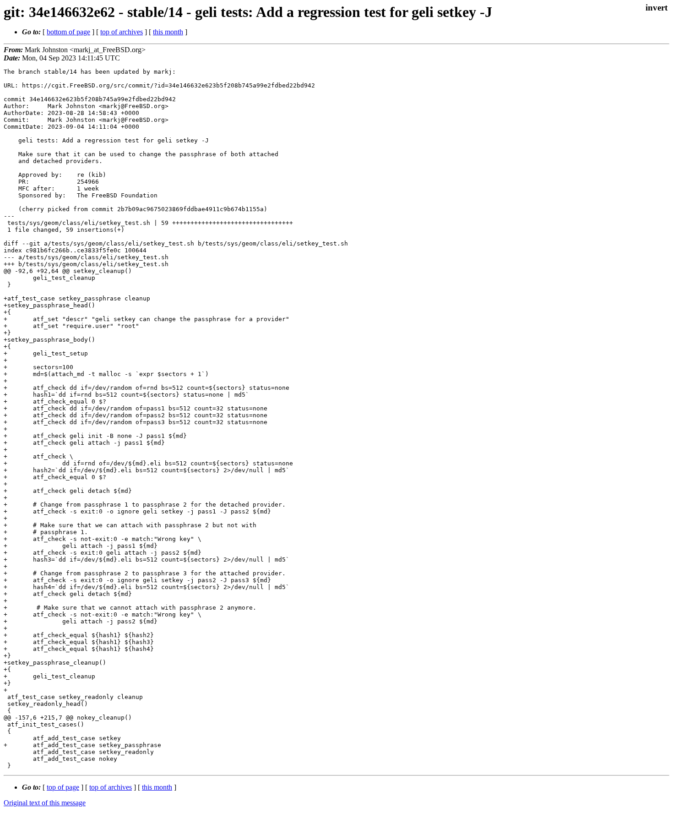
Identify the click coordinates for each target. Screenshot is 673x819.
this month (168, 32)
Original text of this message (45, 803)
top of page (63, 787)
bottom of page (68, 32)
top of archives (121, 32)
